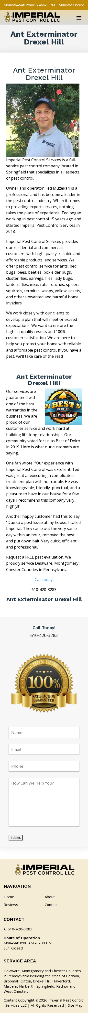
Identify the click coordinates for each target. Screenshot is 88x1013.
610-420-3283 (44, 635)
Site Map (75, 1005)
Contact (51, 904)
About (50, 896)
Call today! (44, 579)
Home (9, 896)
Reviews (11, 904)
